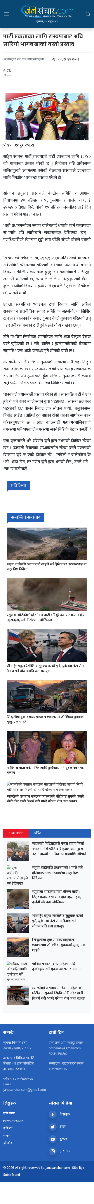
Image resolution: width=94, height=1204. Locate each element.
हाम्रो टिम (7, 1128)
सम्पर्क (6, 1135)
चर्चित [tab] (37, 833)
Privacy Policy (13, 1121)
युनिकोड (7, 1143)
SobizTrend (11, 1175)
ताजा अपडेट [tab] (16, 833)
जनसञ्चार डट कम (14, 1069)
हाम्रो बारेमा (9, 1113)
